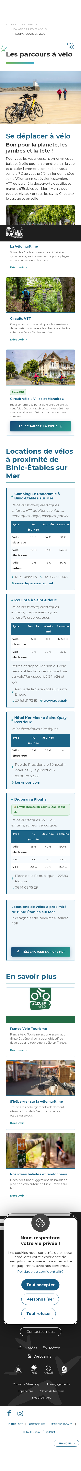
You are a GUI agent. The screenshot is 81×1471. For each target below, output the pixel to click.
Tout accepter (40, 1284)
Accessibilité (37, 1424)
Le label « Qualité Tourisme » (40, 1432)
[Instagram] (22, 1413)
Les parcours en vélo (30, 33)
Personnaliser (40, 1299)
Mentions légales (62, 1424)
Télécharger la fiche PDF (43, 951)
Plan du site (15, 1424)
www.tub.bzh (55, 701)
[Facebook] (10, 1413)
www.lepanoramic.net (34, 583)
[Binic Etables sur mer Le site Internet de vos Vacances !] (15, 232)
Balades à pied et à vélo (30, 29)
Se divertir (29, 24)
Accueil (11, 24)
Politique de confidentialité (40, 1271)
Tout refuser (38, 1313)
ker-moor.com (27, 782)
